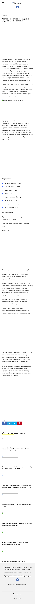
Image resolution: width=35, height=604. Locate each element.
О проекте (17, 589)
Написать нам (17, 594)
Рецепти (4, 15)
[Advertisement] (17, 40)
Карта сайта (17, 599)
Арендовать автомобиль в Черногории (17, 576)
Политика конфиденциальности (17, 584)
